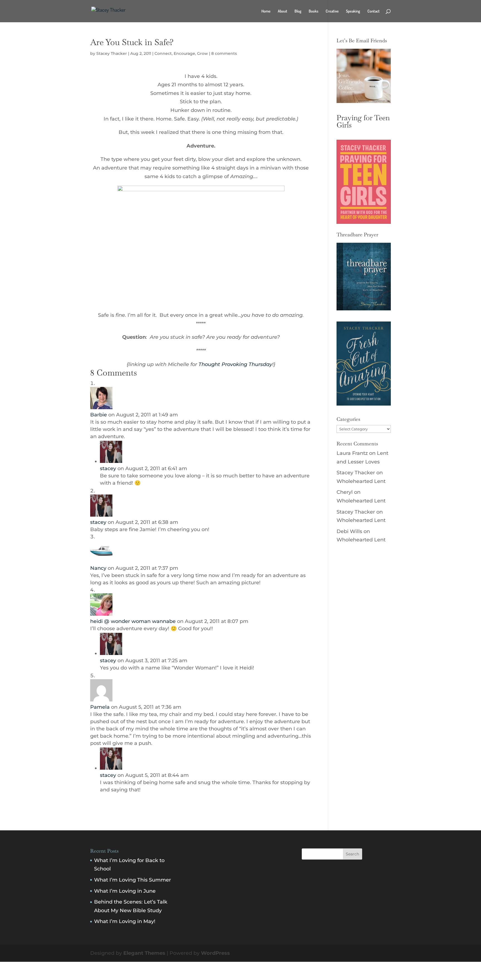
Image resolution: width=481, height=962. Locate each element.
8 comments (224, 53)
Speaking (353, 11)
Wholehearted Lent (361, 481)
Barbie (98, 415)
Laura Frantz (352, 453)
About (282, 11)
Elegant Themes (144, 953)
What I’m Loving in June (125, 891)
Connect (163, 53)
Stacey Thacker (111, 53)
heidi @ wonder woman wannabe (133, 621)
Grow (202, 53)
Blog (298, 11)
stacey (108, 468)
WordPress (215, 953)
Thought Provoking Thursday (235, 364)
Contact (373, 11)
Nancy (98, 568)
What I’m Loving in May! (124, 921)
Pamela (100, 707)
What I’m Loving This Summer (132, 880)
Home (266, 11)
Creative (332, 11)
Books (313, 11)
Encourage (184, 53)
